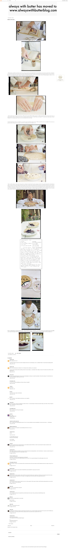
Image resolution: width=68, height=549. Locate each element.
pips (10, 397)
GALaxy (11, 374)
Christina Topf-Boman (13, 455)
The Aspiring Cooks (12, 462)
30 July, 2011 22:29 (12, 394)
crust (13, 354)
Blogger (45, 546)
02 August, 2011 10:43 (13, 488)
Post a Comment (11, 523)
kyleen (10, 509)
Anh (10, 386)
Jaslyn (10, 486)
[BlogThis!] (17, 353)
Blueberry (11, 354)
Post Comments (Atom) (14, 527)
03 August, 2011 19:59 (13, 512)
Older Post (52, 525)
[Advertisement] (62, 31)
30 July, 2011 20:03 (12, 378)
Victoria (11, 402)
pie (15, 354)
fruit (14, 354)
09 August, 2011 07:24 (13, 521)
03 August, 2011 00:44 (13, 501)
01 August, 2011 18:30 (13, 470)
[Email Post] (15, 353)
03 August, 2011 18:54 (13, 506)
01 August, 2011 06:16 (13, 453)
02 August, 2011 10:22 (13, 483)
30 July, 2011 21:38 (12, 388)
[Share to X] (18, 353)
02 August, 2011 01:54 (13, 477)
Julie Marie (11, 468)
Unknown (11, 359)
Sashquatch (11, 473)
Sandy (10, 504)
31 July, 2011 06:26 (12, 418)
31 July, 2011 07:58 (12, 440)
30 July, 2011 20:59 (12, 383)
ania (10, 413)
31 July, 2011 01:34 (12, 405)
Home (31, 525)
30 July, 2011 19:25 (12, 363)
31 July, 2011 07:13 (12, 428)
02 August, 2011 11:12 (13, 494)
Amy (10, 443)
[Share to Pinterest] (20, 353)
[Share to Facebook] (19, 353)
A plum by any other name (13, 421)
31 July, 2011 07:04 (12, 423)
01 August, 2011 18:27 (13, 465)
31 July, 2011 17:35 (12, 446)
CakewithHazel (12, 408)
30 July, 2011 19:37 (12, 371)
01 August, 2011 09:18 (13, 459)
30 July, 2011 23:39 (12, 399)
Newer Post (9, 525)
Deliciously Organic (12, 426)
